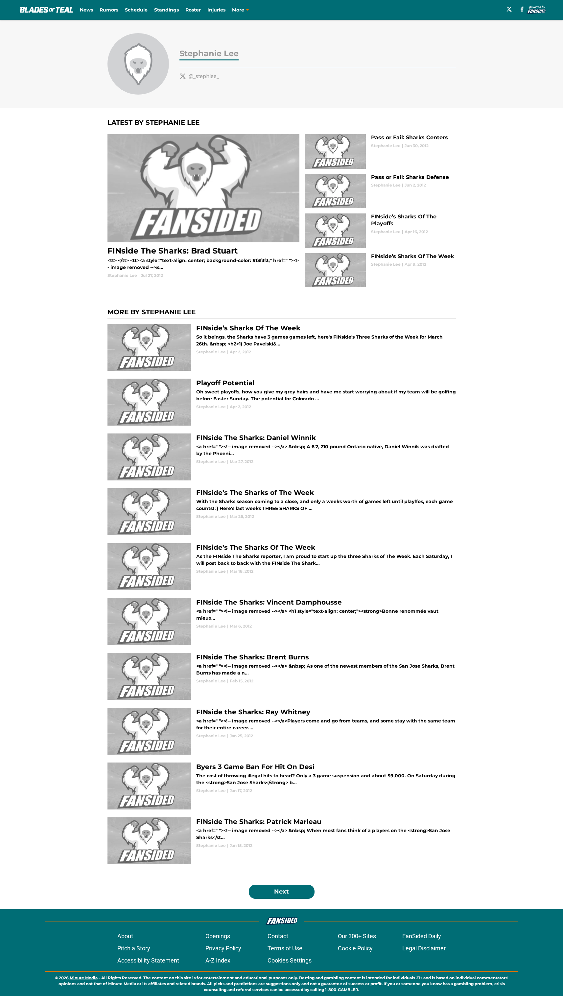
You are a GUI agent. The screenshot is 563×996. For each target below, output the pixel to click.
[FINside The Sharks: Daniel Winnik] (281, 456)
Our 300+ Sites (357, 936)
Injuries (216, 10)
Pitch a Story (133, 948)
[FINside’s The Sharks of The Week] (281, 511)
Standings (166, 10)
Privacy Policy (223, 948)
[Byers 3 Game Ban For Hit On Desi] (281, 786)
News (86, 10)
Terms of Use (285, 948)
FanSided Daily (421, 936)
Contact (278, 936)
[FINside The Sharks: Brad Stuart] (203, 206)
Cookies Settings (290, 960)
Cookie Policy (355, 948)
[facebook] (522, 9)
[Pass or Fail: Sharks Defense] (380, 191)
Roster (193, 10)
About (125, 936)
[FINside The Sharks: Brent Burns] (281, 676)
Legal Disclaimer (424, 948)
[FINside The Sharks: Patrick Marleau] (281, 840)
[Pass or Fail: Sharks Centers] (380, 151)
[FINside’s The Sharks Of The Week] (281, 566)
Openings (217, 936)
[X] (509, 9)
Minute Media (84, 977)
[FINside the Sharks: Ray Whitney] (281, 731)
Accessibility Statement (148, 960)
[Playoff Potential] (281, 402)
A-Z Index (217, 960)
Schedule (136, 10)
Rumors (109, 10)
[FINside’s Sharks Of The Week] (380, 270)
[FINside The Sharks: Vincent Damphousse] (281, 621)
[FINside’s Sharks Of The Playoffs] (380, 230)
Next (281, 891)
